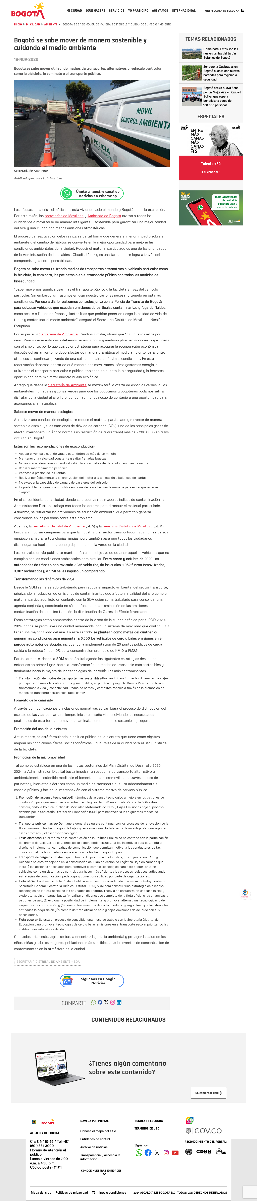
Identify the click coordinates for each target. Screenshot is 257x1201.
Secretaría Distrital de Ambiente (59, 526)
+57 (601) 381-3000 (49, 1143)
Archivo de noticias (94, 1147)
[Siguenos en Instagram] (166, 1152)
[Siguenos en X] (157, 1152)
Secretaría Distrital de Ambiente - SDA (48, 961)
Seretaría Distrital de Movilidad (128, 526)
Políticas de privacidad (71, 1192)
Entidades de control (95, 1139)
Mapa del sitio (41, 1192)
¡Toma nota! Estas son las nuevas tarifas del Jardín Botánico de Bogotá (220, 53)
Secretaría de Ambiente (67, 385)
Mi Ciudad (33, 24)
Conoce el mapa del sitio (98, 1131)
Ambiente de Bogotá (104, 215)
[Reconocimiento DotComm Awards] (204, 1151)
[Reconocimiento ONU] (189, 1151)
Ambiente (50, 24)
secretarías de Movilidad (64, 215)
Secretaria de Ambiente (58, 334)
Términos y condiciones (109, 1192)
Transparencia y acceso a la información (100, 1157)
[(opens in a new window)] (112, 1003)
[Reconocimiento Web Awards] (221, 1151)
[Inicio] (28, 10)
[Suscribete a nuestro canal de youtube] (175, 1152)
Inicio (18, 24)
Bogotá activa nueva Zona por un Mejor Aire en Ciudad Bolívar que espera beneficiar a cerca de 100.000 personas (222, 96)
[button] (94, 1003)
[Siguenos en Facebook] (139, 1152)
